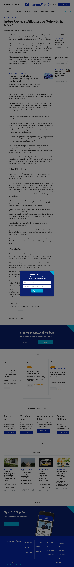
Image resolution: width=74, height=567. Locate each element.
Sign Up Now (37, 291)
